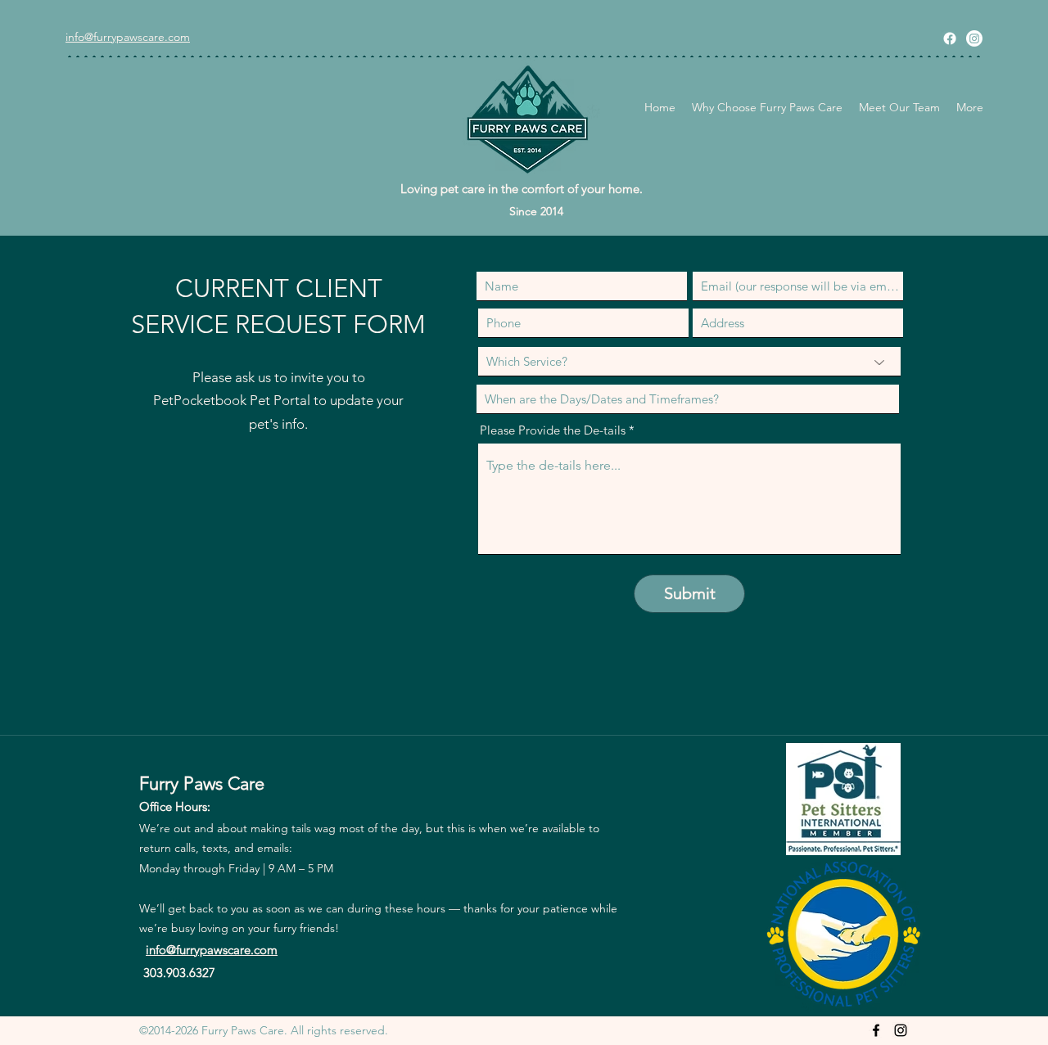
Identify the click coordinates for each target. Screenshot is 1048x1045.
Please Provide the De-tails (553, 430)
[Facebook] (950, 38)
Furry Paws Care (201, 783)
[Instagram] (974, 38)
